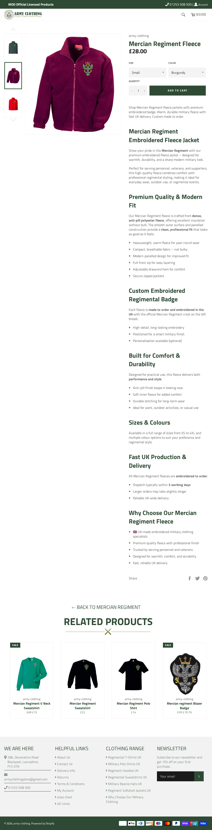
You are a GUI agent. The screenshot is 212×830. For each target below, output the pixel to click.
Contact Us (64, 763)
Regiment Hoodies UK (123, 770)
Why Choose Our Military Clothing (124, 799)
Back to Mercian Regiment (108, 607)
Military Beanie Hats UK (125, 783)
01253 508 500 (180, 4)
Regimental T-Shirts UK (124, 757)
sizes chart (64, 797)
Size (131, 63)
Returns (63, 777)
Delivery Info (66, 770)
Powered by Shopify (42, 823)
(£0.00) (201, 14)
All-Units (63, 803)
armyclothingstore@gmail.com (25, 779)
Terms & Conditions (70, 783)
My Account (65, 790)
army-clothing (21, 823)
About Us (63, 757)
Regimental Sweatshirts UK (127, 777)
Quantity (134, 81)
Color (172, 63)
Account (203, 5)
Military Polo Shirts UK (124, 763)
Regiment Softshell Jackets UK (129, 790)
